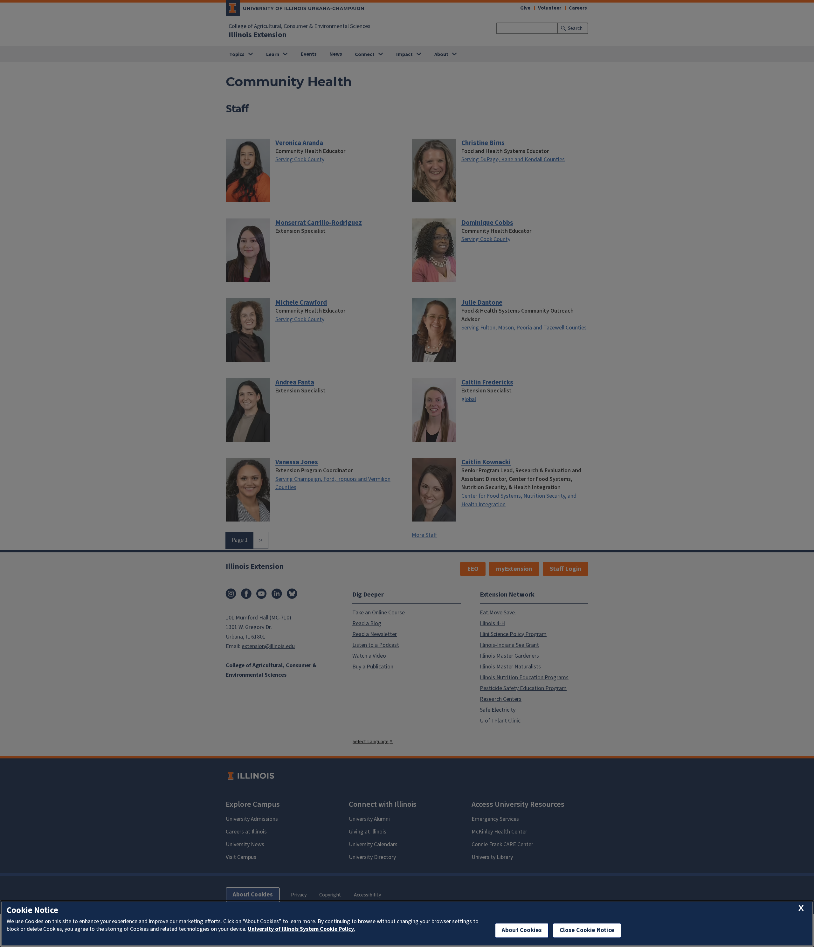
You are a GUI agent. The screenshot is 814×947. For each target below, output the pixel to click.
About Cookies (522, 930)
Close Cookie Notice (587, 930)
